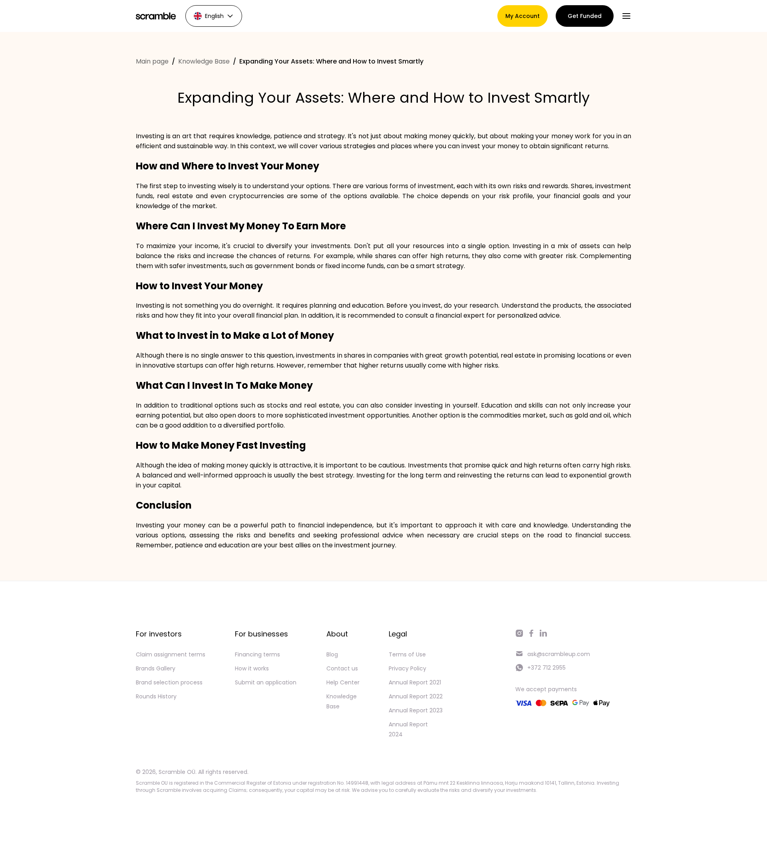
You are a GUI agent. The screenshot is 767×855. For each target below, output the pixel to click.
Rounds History (156, 696)
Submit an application (265, 682)
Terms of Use (407, 654)
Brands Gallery (155, 668)
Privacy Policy (407, 668)
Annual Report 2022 (416, 696)
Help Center (343, 682)
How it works (252, 668)
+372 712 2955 (546, 668)
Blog (332, 654)
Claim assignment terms (170, 654)
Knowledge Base (204, 61)
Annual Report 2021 (415, 682)
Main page (152, 61)
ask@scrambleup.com (558, 654)
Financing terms (257, 654)
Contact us (342, 668)
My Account (522, 16)
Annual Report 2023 (416, 710)
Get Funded (585, 16)
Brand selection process (169, 682)
